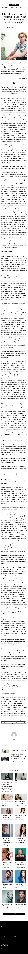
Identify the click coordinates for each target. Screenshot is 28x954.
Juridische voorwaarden (7, 933)
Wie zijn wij (17, 933)
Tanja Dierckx (15, 25)
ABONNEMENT (14, 4)
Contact (16, 936)
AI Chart (3, 936)
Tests (25, 7)
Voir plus (14, 913)
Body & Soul (5, 7)
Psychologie (19, 7)
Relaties (12, 7)
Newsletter (23, 4)
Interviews (14, 770)
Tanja (14, 739)
